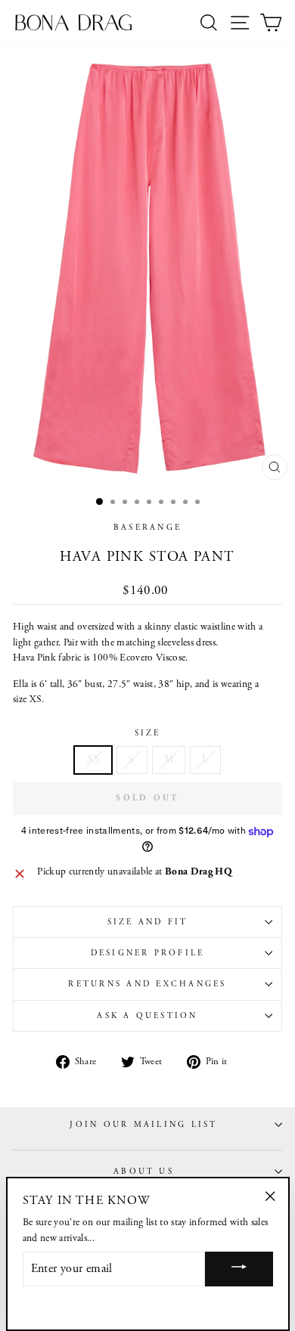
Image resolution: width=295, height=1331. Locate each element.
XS (93, 759)
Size (148, 733)
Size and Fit (147, 922)
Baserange (147, 527)
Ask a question (147, 1016)
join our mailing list (143, 1124)
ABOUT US (143, 1171)
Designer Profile (148, 953)
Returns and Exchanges (147, 984)
